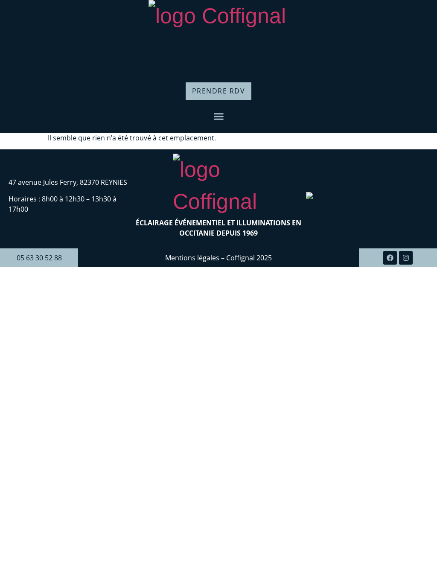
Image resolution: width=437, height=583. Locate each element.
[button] (218, 116)
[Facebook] (390, 258)
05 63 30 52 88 (39, 257)
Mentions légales (193, 257)
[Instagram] (406, 258)
